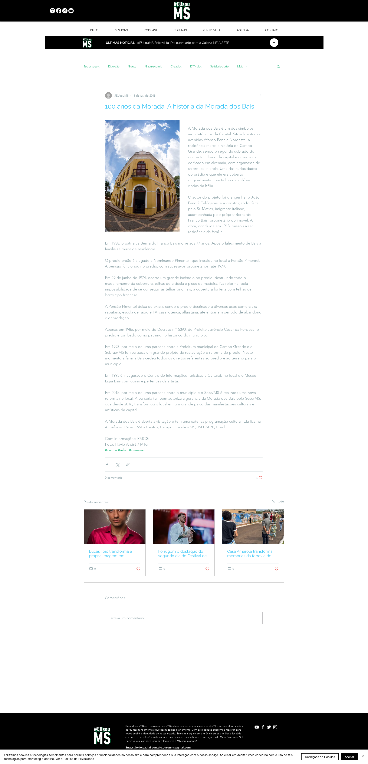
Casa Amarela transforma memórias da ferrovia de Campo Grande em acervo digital (251, 553)
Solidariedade (219, 66)
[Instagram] (52, 10)
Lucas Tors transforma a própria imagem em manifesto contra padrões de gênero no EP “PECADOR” (112, 553)
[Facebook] (58, 10)
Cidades (176, 66)
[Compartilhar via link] (128, 464)
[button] (278, 66)
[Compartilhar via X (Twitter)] (117, 464)
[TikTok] (65, 10)
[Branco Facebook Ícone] (263, 727)
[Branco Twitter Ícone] (269, 727)
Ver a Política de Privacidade (75, 759)
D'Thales (196, 66)
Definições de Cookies (320, 757)
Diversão (113, 66)
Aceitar (349, 757)
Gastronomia (153, 66)
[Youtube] (71, 10)
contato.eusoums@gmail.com (171, 747)
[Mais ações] (260, 95)
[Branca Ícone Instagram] (275, 727)
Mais (240, 66)
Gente (132, 66)
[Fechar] (362, 757)
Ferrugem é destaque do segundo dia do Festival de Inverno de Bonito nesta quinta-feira (182, 553)
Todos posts (92, 66)
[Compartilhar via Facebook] (107, 464)
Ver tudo (278, 501)
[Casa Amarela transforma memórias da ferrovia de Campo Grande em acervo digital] (253, 526)
